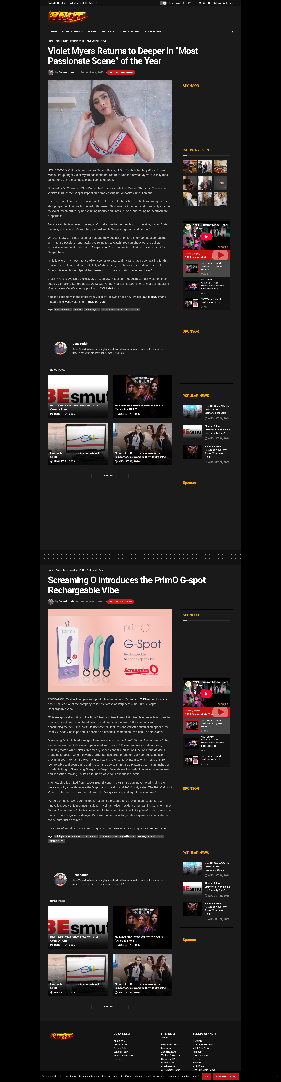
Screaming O (56, 841)
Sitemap (118, 1059)
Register (229, 3)
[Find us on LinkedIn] (204, 3)
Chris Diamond (63, 310)
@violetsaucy (152, 296)
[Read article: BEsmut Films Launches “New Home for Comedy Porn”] (78, 396)
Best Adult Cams (170, 1044)
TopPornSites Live (170, 1055)
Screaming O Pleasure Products (146, 699)
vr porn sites (167, 1062)
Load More (110, 476)
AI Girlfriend (199, 1066)
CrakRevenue (168, 1066)
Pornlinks (197, 1041)
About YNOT (120, 1041)
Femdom (197, 1051)
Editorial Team (121, 1051)
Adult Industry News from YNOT (70, 41)
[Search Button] (232, 31)
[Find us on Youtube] (209, 3)
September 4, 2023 (92, 72)
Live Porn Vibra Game (204, 1070)
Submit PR (93, 3)
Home (53, 31)
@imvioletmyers (95, 301)
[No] (277, 1076)
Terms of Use (120, 1044)
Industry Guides (129, 31)
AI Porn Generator (170, 1070)
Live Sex (197, 1059)
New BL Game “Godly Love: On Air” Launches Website (217, 409)
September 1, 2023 (92, 601)
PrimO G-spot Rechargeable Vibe (117, 836)
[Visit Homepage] (68, 17)
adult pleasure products (67, 836)
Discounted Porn (169, 1059)
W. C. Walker (132, 310)
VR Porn (197, 1062)
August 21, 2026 (64, 414)
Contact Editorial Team (58, 3)
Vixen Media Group (112, 310)
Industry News (71, 31)
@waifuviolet (70, 301)
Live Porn (166, 1048)
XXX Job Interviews (203, 1044)
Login (218, 3)
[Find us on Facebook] (196, 3)
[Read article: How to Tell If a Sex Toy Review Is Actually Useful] (78, 444)
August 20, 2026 (129, 461)
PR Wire (91, 31)
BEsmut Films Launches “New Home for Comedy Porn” (217, 430)
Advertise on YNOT (78, 3)
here (61, 252)
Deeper (78, 310)
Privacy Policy (121, 1048)
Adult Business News (96, 41)
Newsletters (153, 31)
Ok (206, 1076)
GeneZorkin (67, 72)
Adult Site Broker (201, 1048)
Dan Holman (90, 836)
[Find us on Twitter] (200, 3)
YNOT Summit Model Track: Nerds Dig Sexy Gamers (213, 257)
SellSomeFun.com (156, 828)
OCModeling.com (111, 288)
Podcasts (108, 31)
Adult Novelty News (95, 570)
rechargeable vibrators (150, 836)
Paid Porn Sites (201, 1055)
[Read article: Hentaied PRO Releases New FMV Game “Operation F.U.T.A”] (142, 396)
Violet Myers (92, 310)
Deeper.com (100, 247)
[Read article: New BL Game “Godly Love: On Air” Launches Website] (192, 411)
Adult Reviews (168, 1051)
